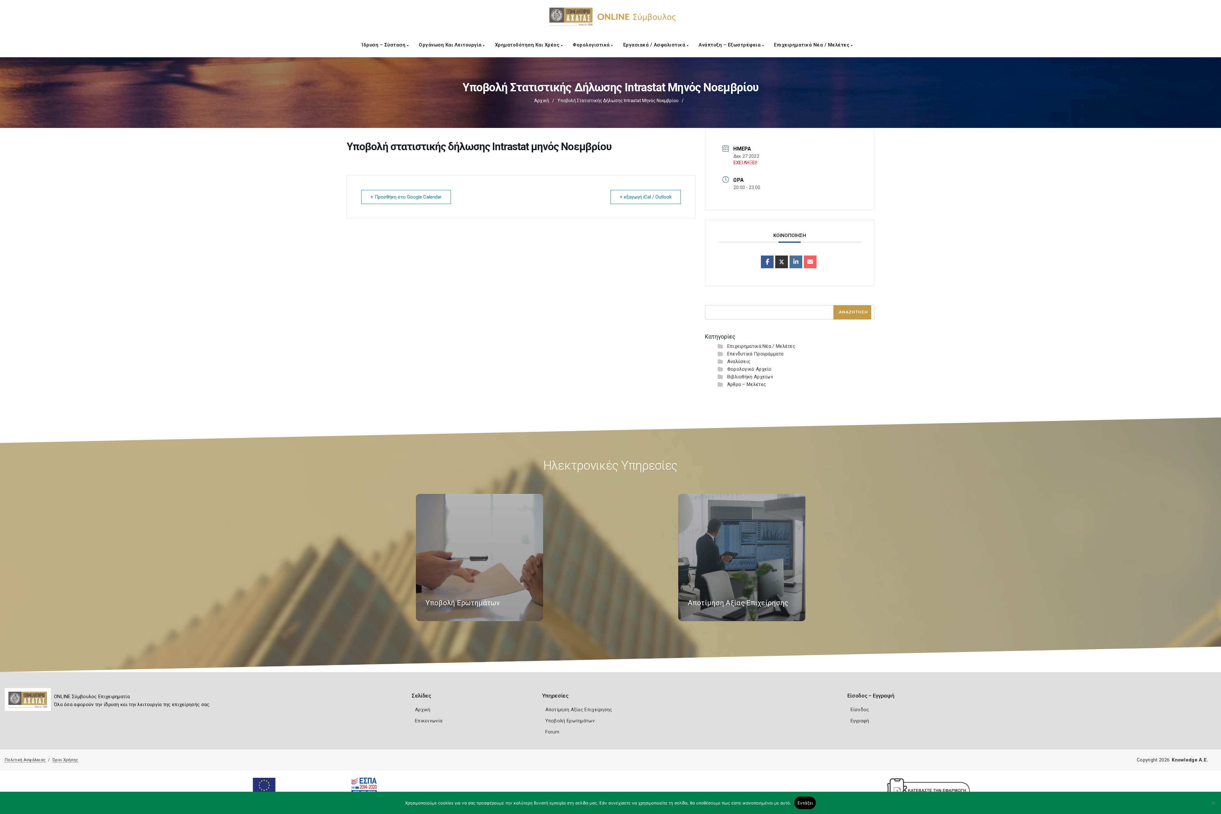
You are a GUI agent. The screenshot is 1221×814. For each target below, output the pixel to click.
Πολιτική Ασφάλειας (25, 759)
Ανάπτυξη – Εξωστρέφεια (730, 45)
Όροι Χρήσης (65, 759)
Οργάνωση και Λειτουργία (451, 45)
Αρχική (541, 100)
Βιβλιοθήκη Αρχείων (750, 377)
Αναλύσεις (739, 361)
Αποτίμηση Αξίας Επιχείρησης (578, 709)
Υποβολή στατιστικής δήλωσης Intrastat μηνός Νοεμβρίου (618, 100)
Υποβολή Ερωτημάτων (570, 721)
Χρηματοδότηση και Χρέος (528, 45)
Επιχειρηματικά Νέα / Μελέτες (812, 45)
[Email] (810, 262)
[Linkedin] (796, 262)
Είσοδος (860, 709)
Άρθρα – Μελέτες (746, 384)
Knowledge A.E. (1190, 760)
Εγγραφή (860, 721)
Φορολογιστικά (592, 45)
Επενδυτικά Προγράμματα (755, 354)
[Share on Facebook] (767, 262)
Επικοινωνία (428, 721)
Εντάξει (805, 802)
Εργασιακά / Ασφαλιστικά (655, 45)
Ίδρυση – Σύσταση (384, 45)
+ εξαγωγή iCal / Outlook (646, 197)
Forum (552, 732)
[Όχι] (1213, 806)
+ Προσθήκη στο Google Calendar (406, 197)
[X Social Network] (781, 262)
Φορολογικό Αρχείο (749, 369)
